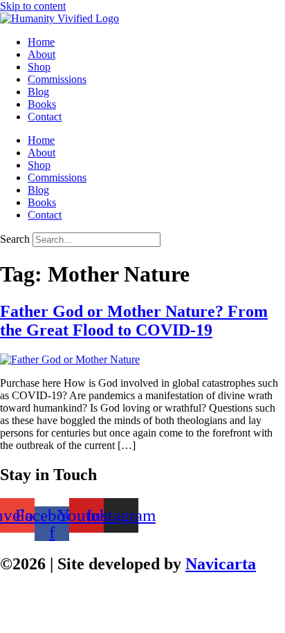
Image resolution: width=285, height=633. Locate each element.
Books (42, 104)
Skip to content (33, 6)
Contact (45, 116)
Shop (39, 67)
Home (41, 42)
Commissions (57, 79)
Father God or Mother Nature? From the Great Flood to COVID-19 (134, 320)
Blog (38, 92)
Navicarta (220, 564)
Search (15, 239)
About (41, 54)
